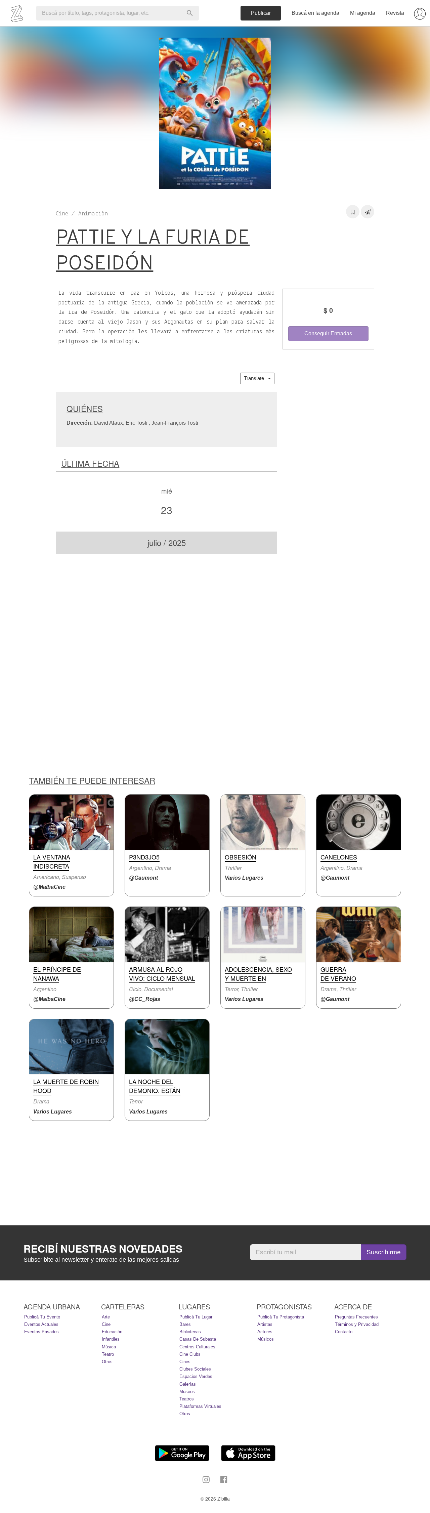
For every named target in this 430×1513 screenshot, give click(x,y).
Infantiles (111, 1339)
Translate (256, 378)
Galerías (187, 1384)
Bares (185, 1324)
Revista (395, 13)
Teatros (186, 1398)
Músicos (265, 1339)
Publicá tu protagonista (280, 1316)
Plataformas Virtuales (200, 1406)
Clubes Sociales (195, 1369)
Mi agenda (362, 13)
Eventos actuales (41, 1324)
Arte (106, 1316)
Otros (107, 1361)
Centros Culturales (197, 1346)
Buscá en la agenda (315, 13)
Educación (112, 1331)
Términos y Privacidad (357, 1324)
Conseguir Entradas (328, 333)
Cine (106, 1324)
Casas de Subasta (197, 1339)
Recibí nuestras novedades (103, 1249)
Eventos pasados (41, 1331)
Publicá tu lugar (195, 1316)
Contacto (343, 1331)
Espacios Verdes (195, 1376)
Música (109, 1346)
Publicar (261, 13)
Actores (264, 1331)
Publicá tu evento (42, 1316)
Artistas (264, 1324)
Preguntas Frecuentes (356, 1316)
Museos (187, 1391)
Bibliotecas (190, 1331)
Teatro (108, 1354)
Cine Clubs (190, 1354)
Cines (184, 1361)
